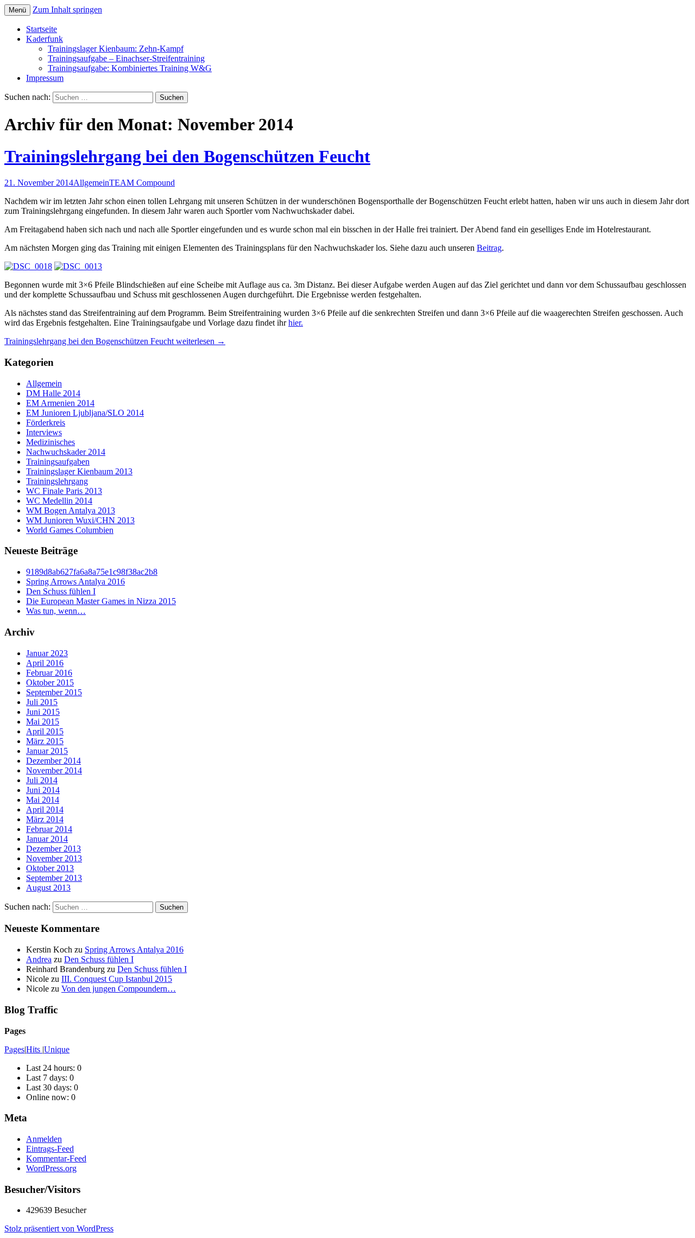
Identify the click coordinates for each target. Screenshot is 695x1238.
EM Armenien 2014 (60, 403)
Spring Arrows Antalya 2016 (75, 581)
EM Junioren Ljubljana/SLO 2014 (85, 412)
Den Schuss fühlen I (61, 591)
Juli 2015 (42, 702)
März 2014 (45, 819)
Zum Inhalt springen (67, 9)
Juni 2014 (43, 790)
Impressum (45, 77)
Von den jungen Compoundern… (118, 988)
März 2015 (45, 741)
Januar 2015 (47, 751)
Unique (57, 1049)
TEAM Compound (142, 182)
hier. (295, 322)
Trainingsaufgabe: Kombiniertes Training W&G (130, 68)
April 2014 (45, 809)
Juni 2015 (43, 711)
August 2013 (48, 887)
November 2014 (54, 770)
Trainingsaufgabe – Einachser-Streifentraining (126, 58)
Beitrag (489, 247)
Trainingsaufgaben (58, 461)
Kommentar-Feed (56, 1158)
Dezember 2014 (53, 760)
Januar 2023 (47, 653)
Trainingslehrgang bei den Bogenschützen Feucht (187, 156)
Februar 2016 (49, 672)
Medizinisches (50, 442)
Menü (17, 10)
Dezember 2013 (53, 848)
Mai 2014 (42, 799)
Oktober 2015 (50, 682)
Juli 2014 (42, 780)
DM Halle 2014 (53, 393)
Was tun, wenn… (56, 610)
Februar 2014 (49, 829)
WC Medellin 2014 (59, 500)
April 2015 (45, 731)
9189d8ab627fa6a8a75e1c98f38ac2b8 (91, 571)
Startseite (41, 29)
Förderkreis (45, 422)
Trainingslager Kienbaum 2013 (79, 471)
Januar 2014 (47, 838)
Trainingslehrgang (57, 481)
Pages (14, 1049)
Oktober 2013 (50, 868)
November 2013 (54, 858)
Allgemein (91, 182)
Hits (34, 1049)
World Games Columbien (69, 530)
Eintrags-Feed (50, 1148)
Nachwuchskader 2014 (65, 451)
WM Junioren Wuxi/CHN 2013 (80, 520)
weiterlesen (114, 341)
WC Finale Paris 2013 (64, 491)
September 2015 (54, 692)
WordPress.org (51, 1168)
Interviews (44, 432)
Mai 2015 (42, 721)
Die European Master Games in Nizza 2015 (101, 601)
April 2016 (45, 663)
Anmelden (44, 1139)
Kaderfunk (44, 38)
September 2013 (54, 878)
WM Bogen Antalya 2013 (70, 510)
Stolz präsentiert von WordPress (58, 1228)
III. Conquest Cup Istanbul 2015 (116, 978)
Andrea (39, 959)
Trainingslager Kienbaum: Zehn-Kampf (116, 48)
